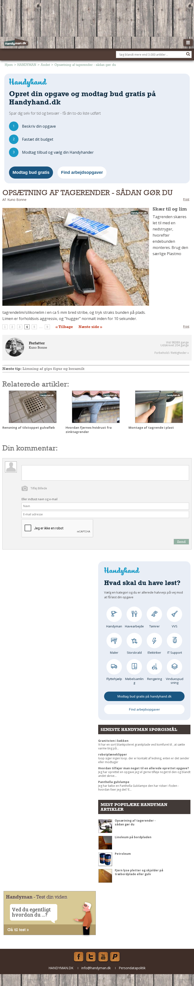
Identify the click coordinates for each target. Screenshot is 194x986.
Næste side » (90, 327)
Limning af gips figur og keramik (53, 368)
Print (186, 199)
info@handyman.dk (96, 968)
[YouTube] (103, 957)
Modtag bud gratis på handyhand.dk (144, 696)
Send (181, 542)
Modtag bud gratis (31, 172)
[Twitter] (91, 957)
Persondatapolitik (132, 968)
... (41, 327)
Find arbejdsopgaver (82, 172)
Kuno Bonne (38, 347)
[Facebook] (78, 957)
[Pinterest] (115, 957)
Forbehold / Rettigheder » (171, 352)
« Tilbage (64, 327)
